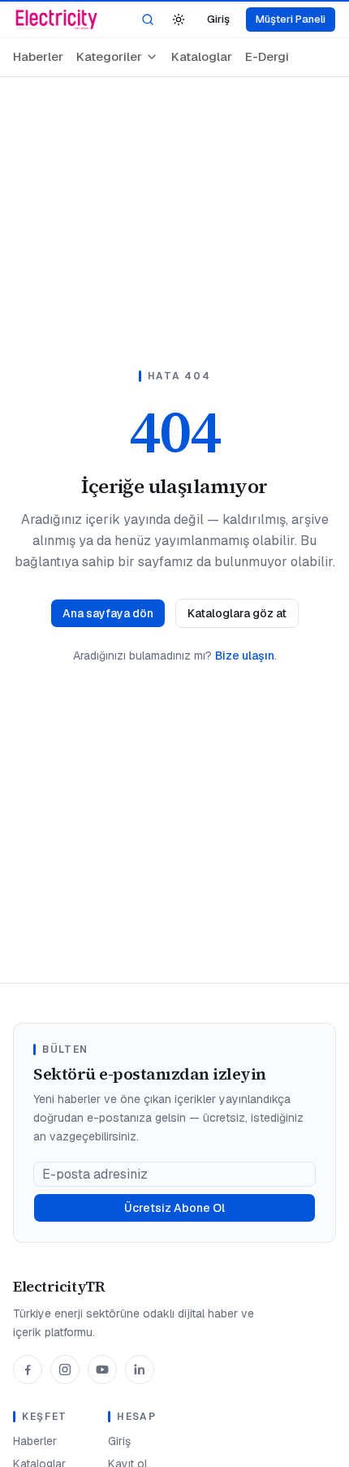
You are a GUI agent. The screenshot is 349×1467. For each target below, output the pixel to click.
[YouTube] (102, 1369)
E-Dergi (267, 56)
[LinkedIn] (139, 1369)
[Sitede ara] (148, 19)
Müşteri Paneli (290, 19)
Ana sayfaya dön (107, 613)
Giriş (218, 19)
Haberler (38, 56)
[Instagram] (65, 1369)
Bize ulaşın (244, 655)
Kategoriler (109, 56)
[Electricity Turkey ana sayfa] (56, 19)
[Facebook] (27, 1369)
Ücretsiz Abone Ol (174, 1208)
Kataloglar (201, 56)
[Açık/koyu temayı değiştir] (179, 19)
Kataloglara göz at (237, 613)
